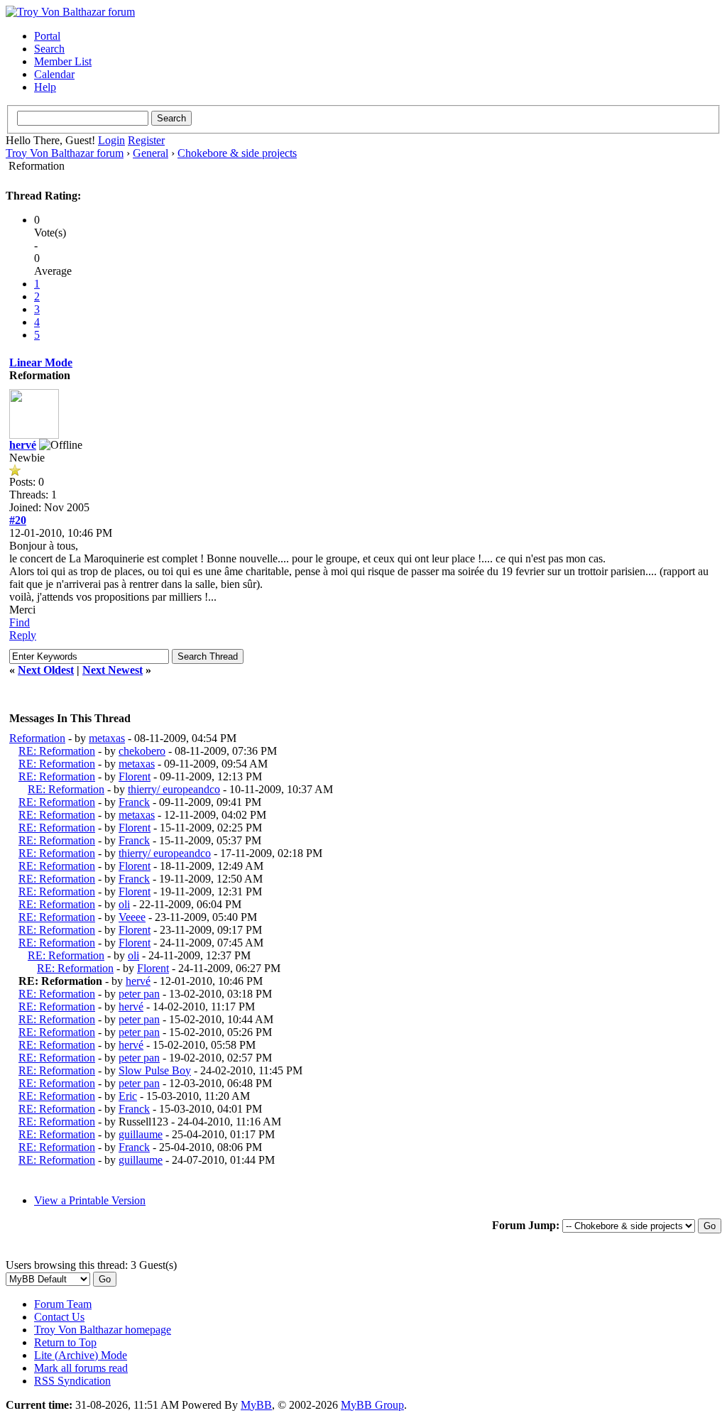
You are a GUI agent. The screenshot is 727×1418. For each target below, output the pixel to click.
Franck (134, 802)
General (150, 153)
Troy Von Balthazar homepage (102, 1330)
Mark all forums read (81, 1368)
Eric (128, 1096)
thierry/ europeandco (174, 789)
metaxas (107, 738)
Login (111, 140)
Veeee (132, 917)
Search (49, 49)
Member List (63, 61)
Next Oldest (46, 670)
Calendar (54, 74)
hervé (22, 445)
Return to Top (65, 1342)
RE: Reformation (56, 751)
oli (124, 904)
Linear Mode (40, 362)
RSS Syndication (72, 1381)
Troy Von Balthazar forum (65, 153)
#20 (17, 520)
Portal (47, 36)
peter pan (139, 994)
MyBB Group (372, 1405)
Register (146, 140)
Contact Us (59, 1317)
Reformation (37, 738)
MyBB (256, 1405)
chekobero (142, 751)
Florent (135, 776)
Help (45, 87)
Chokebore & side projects (237, 153)
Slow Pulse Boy (155, 1070)
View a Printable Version (90, 1200)
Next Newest (112, 670)
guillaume (141, 1134)
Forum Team (63, 1304)
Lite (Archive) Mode (80, 1355)
